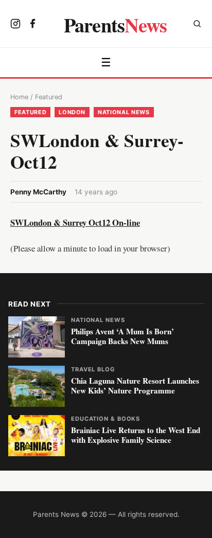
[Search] (197, 25)
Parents (115, 24)
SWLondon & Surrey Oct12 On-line (75, 222)
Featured (48, 97)
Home (19, 97)
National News (124, 112)
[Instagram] (15, 25)
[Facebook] (33, 25)
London (72, 112)
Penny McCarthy (38, 192)
